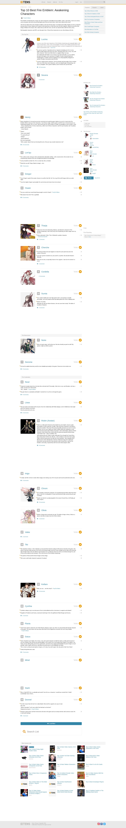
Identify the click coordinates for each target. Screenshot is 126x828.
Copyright (41, 823)
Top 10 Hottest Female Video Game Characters (65, 773)
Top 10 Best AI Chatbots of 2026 (92, 13)
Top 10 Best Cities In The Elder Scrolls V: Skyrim (38, 782)
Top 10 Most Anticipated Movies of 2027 (94, 16)
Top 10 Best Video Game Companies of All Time (36, 765)
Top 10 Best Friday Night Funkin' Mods (36, 750)
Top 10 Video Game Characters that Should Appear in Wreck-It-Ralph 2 (38, 792)
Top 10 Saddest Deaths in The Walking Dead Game (94, 791)
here (90, 236)
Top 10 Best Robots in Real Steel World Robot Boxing (65, 791)
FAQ (45, 823)
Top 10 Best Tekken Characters (66, 764)
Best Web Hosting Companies (92, 32)
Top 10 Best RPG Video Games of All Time (93, 756)
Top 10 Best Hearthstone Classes (64, 782)
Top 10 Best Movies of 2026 (91, 10)
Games (29, 7)
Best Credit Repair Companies (92, 26)
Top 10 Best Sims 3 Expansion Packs (38, 773)
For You (61, 2)
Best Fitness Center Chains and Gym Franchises (94, 23)
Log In (76, 2)
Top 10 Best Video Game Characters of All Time (93, 747)
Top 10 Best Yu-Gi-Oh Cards (94, 764)
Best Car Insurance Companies (92, 19)
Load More (51, 723)
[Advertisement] (51, 104)
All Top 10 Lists (24, 7)
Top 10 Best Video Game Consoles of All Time (36, 756)
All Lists (43, 2)
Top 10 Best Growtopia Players (95, 782)
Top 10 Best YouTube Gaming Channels (65, 756)
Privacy (36, 823)
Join (81, 2)
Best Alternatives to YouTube (91, 29)
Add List (55, 2)
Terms (33, 823)
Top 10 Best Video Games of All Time (66, 747)
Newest (49, 2)
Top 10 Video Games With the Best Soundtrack (94, 773)
